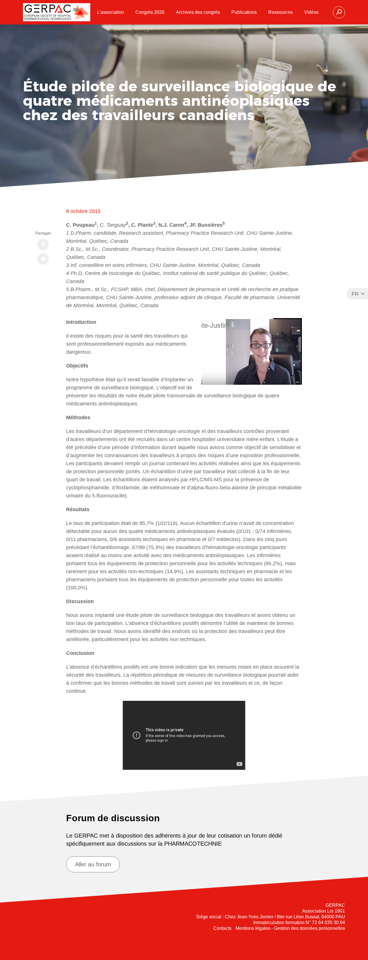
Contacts (222, 928)
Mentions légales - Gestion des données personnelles (290, 928)
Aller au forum (93, 864)
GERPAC (56, 12)
